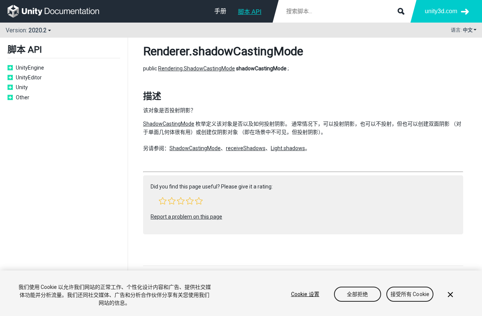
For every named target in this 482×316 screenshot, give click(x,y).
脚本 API (249, 12)
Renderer (166, 51)
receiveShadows (245, 148)
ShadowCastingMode (168, 124)
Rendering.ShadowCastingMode (196, 68)
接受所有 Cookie (410, 294)
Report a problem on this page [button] (186, 217)
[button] (162, 200)
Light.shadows (288, 148)
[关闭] (450, 294)
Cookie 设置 (305, 294)
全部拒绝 (357, 294)
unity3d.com (441, 11)
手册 (220, 11)
